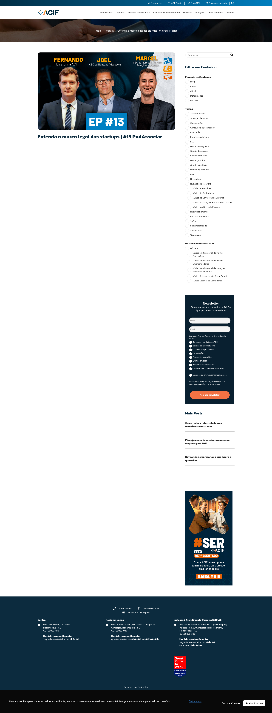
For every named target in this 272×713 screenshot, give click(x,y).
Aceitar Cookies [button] (254, 703)
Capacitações (198, 353)
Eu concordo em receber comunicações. (209, 375)
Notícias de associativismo (203, 346)
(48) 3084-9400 (126, 608)
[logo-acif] (48, 12)
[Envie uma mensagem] (125, 612)
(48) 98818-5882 (151, 608)
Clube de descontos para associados (208, 368)
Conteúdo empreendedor (203, 349)
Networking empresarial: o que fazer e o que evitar (208, 458)
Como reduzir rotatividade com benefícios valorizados (203, 424)
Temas (189, 109)
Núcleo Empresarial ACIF (199, 243)
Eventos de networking (202, 357)
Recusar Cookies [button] (231, 703)
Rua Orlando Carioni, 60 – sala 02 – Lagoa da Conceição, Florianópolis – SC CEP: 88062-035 (133, 627)
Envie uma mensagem (139, 612)
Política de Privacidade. (210, 384)
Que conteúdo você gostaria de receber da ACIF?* (207, 337)
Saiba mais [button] (195, 701)
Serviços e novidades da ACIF (205, 342)
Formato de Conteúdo (198, 77)
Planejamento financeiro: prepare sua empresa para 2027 (207, 441)
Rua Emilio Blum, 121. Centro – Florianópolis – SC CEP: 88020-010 (57, 627)
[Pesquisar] (231, 54)
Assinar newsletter (210, 395)
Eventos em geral (199, 361)
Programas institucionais (203, 365)
